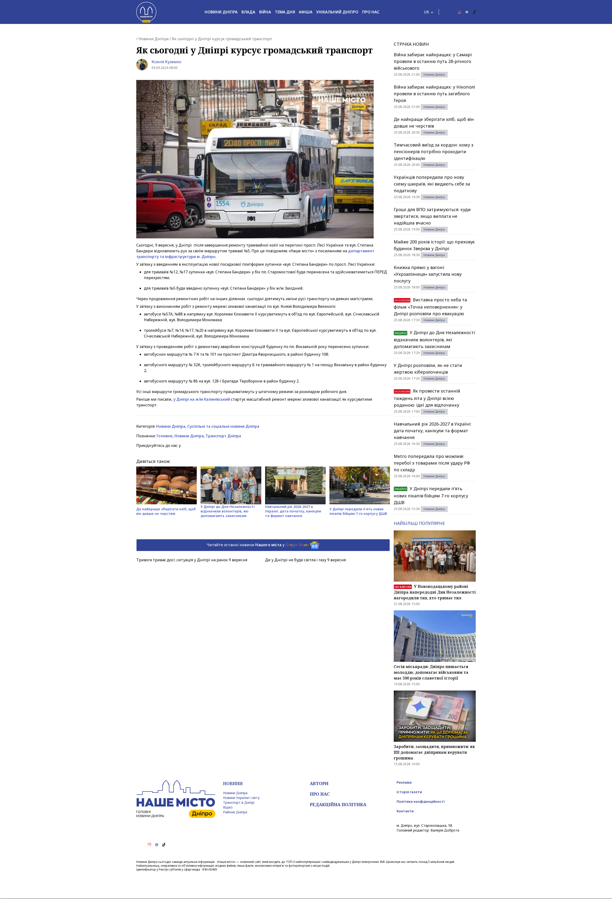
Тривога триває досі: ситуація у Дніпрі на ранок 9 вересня (191, 559)
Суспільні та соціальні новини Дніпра (223, 426)
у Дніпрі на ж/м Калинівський (202, 399)
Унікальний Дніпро (337, 12)
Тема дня (285, 12)
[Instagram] (459, 12)
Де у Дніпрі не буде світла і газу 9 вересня (305, 559)
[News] (467, 12)
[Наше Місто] (146, 12)
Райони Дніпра (235, 812)
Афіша (305, 12)
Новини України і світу (241, 797)
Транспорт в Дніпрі (238, 802)
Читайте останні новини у (258, 544)
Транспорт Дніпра (223, 435)
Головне (165, 435)
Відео (228, 807)
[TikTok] (474, 12)
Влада (248, 12)
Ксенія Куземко (166, 61)
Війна (265, 12)
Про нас (370, 12)
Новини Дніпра (221, 12)
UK (426, 12)
